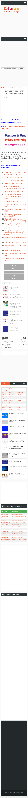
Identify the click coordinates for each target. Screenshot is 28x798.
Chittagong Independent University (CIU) (12, 215)
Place (10, 402)
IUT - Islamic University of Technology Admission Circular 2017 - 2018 (21, 342)
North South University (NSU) (14, 180)
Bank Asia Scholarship (17, 514)
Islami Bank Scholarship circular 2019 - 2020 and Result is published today (17, 434)
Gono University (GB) (11, 201)
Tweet (14, 265)
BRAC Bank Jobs (4, 520)
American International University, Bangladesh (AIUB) (14, 187)
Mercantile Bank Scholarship (18, 522)
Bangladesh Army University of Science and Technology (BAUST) (15, 226)
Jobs (3, 392)
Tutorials (19, 396)
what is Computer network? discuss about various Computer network (17, 474)
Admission (11, 396)
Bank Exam (11, 394)
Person (18, 402)
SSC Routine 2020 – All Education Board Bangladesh (16, 414)
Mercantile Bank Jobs (5, 522)
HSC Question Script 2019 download (17, 426)
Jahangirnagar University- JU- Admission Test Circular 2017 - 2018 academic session (16, 321)
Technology (4, 405)
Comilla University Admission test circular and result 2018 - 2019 (16, 329)
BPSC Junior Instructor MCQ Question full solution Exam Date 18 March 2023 (17, 441)
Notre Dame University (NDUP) (15, 242)
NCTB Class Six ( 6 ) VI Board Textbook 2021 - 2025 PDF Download (17, 460)
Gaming (3, 407)
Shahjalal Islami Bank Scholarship (19, 539)
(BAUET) (5, 234)
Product (3, 402)
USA (10, 407)
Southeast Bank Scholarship (18, 527)
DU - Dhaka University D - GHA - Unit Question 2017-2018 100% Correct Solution (16, 296)
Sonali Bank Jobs (4, 529)
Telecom (4, 409)
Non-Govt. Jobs (20, 392)
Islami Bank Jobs (4, 537)
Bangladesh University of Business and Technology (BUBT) (12, 196)
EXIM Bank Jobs (4, 531)
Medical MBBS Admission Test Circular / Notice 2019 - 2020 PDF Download (16, 313)
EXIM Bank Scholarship (17, 531)
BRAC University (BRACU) (13, 177)
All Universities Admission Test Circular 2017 (13, 127)
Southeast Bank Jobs (5, 527)
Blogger (19, 793)
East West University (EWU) (13, 183)
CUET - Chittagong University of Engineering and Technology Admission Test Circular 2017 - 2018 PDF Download (16, 304)
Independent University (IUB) (14, 191)
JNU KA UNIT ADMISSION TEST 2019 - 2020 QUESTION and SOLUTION (17, 447)
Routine (18, 409)
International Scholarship (19, 389)
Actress (10, 409)
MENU (3, 3)
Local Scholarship (11, 389)
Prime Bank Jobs (4, 524)
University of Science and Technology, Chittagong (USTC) (15, 220)
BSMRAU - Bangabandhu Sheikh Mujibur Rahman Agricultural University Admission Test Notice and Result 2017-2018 (7, 343)
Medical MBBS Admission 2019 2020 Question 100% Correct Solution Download (17, 455)
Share (14, 268)
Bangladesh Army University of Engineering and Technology (15, 232)
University (19, 400)
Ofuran (14, 792)
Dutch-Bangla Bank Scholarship (19, 516)
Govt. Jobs (11, 392)
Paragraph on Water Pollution (14, 288)
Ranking (18, 407)
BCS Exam (4, 394)
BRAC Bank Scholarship (17, 520)
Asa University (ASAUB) (13, 250)
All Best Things (12, 400)
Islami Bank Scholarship (17, 537)
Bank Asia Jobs (4, 514)
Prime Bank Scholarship (17, 524)
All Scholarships (4, 389)
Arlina (12, 793)
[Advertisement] (14, 25)
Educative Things (4, 397)
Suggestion (4, 400)
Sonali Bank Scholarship (17, 529)
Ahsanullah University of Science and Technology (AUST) (15, 173)
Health (18, 405)
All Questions (20, 394)
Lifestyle (11, 405)
